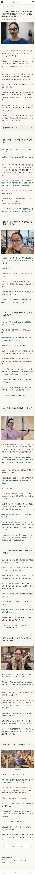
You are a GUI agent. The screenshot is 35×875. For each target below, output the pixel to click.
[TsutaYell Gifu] (17, 2)
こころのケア (7, 860)
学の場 (20, 860)
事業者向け (14, 860)
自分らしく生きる (6, 862)
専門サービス (27, 860)
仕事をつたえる (7, 857)
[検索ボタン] (2, 2)
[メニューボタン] (33, 2)
